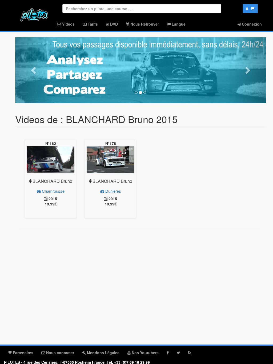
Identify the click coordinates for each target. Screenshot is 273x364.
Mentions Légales (102, 352)
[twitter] (178, 352)
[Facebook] (168, 352)
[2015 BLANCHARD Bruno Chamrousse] (50, 159)
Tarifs (92, 24)
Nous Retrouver (144, 24)
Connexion (251, 24)
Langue (178, 24)
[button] (34, 70)
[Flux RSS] (189, 352)
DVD (113, 24)
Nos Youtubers (145, 352)
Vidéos (68, 24)
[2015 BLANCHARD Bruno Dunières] (110, 159)
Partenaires (22, 352)
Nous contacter (59, 352)
